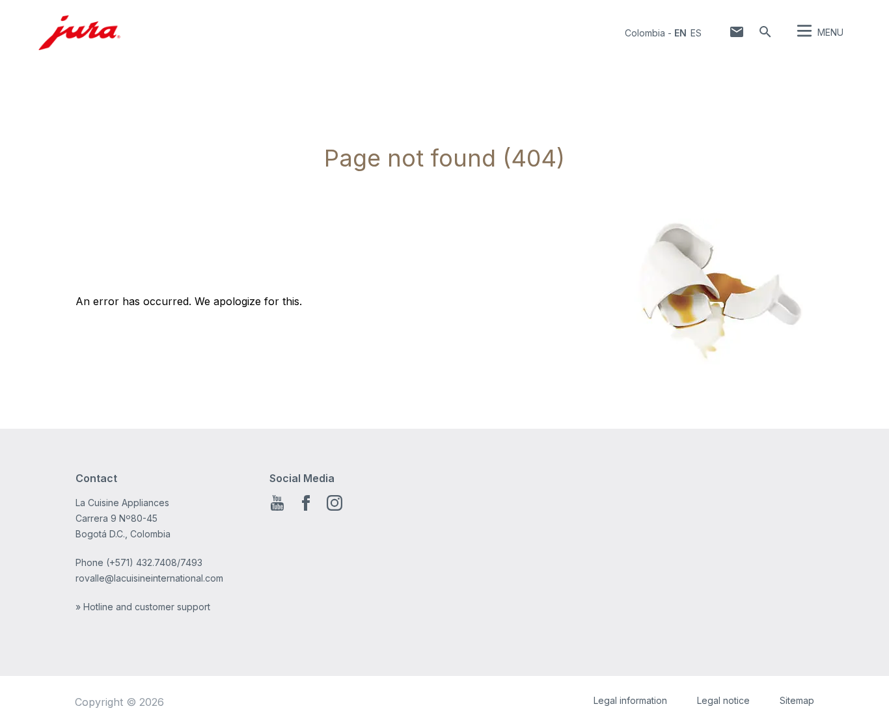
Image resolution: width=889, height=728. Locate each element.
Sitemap (797, 700)
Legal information (630, 700)
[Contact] (737, 32)
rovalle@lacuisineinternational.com (149, 578)
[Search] (765, 32)
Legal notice (723, 700)
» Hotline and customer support (142, 606)
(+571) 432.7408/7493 (154, 562)
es (696, 32)
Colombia (645, 32)
